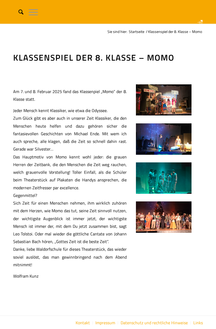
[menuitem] (18, 12)
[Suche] (18, 12)
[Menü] (30, 12)
